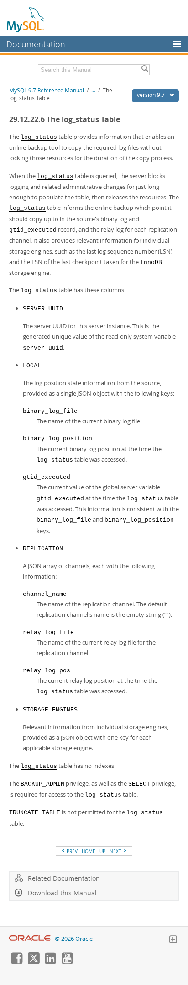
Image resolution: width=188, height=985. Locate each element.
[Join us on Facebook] (16, 961)
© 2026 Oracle (74, 939)
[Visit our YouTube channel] (67, 961)
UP (102, 851)
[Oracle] (30, 939)
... (93, 90)
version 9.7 (151, 94)
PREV (71, 851)
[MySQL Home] (26, 19)
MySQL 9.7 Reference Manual (46, 90)
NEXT (116, 851)
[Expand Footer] (173, 940)
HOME (88, 851)
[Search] (144, 70)
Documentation (35, 44)
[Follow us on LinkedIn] (50, 961)
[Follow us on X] (33, 961)
